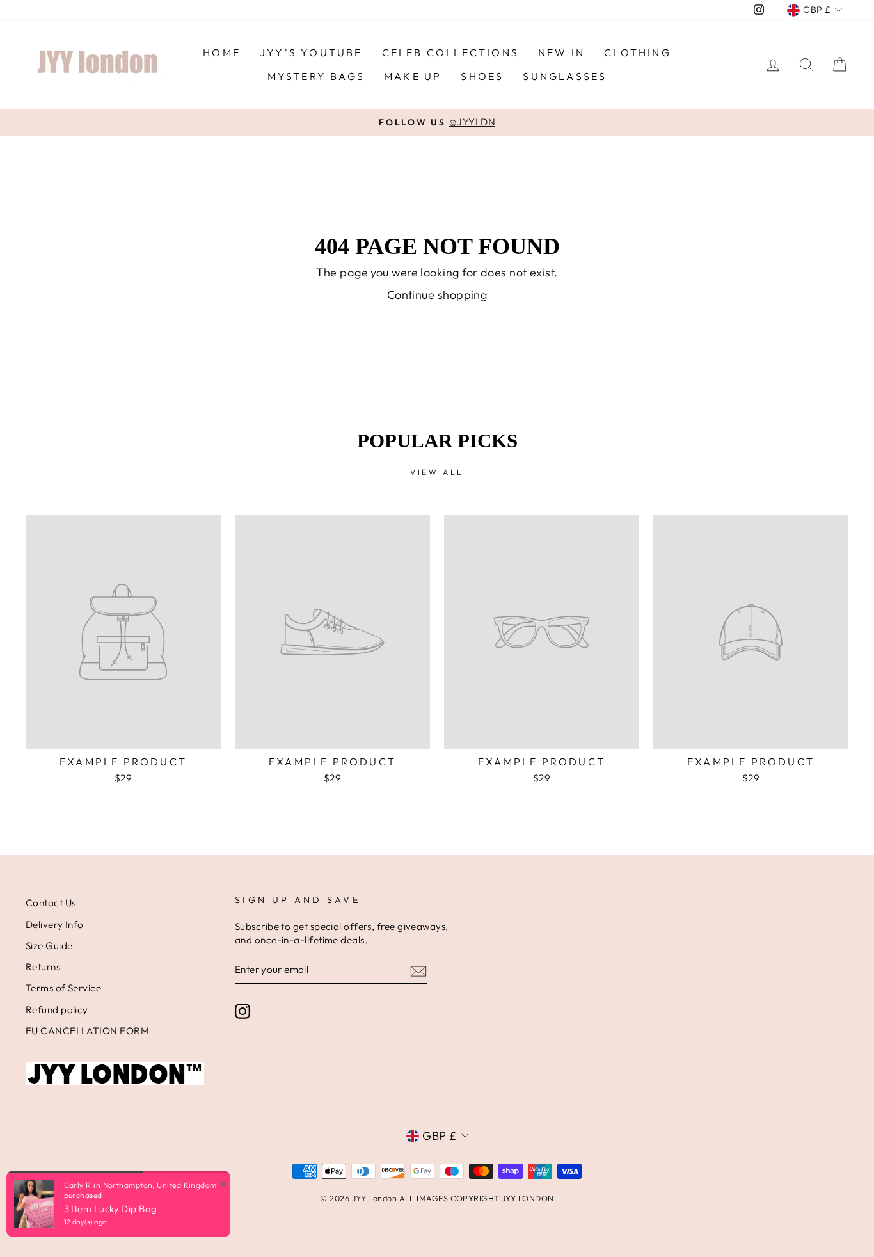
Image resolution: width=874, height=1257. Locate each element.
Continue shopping (437, 294)
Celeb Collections (450, 52)
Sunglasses (565, 76)
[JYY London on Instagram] (242, 1011)
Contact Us (51, 903)
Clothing (637, 52)
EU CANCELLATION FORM (87, 1031)
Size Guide (49, 946)
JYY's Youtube (311, 52)
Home (222, 52)
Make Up (412, 76)
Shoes (482, 76)
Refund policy (57, 1010)
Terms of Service (63, 988)
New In (561, 52)
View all (437, 472)
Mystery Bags (316, 76)
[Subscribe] (418, 970)
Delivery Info (55, 924)
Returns (43, 967)
